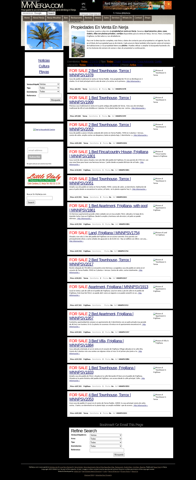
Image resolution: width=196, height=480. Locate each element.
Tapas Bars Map (109, 467)
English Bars (128, 467)
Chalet (117, 61)
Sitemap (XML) (89, 475)
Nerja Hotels (78, 467)
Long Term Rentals (66, 467)
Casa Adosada (145, 61)
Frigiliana (99, 65)
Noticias (44, 60)
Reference (75, 450)
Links (105, 471)
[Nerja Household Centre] (44, 130)
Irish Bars (136, 467)
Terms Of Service (113, 471)
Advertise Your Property (104, 475)
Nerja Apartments (90, 467)
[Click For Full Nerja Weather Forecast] (93, 2)
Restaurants (119, 467)
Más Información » (133, 81)
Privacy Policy (125, 471)
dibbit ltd (77, 471)
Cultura (44, 66)
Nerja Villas (100, 467)
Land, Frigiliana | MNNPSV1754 (114, 233)
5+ (98, 61)
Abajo (139, 65)
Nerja (90, 65)
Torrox (115, 65)
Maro (108, 65)
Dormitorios (76, 446)
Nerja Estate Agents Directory (92, 471)
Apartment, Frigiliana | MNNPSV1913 (118, 287)
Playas (44, 72)
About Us (135, 471)
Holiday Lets (53, 467)
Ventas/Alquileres (78, 435)
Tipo (73, 442)
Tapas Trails (157, 467)
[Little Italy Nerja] (44, 184)
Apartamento (129, 61)
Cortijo (158, 61)
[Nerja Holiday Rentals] (137, 9)
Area (73, 438)
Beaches (142, 467)
